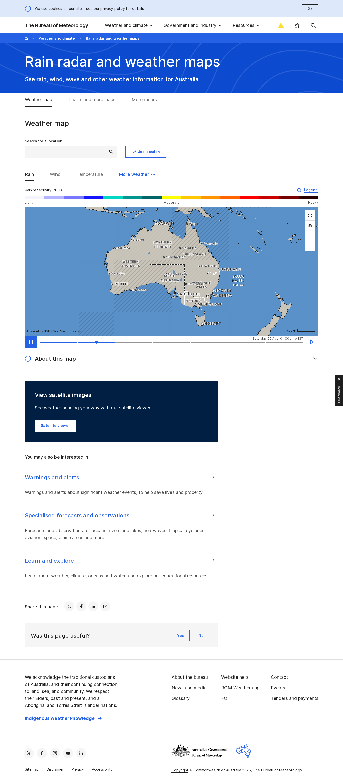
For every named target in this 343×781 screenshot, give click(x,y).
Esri (47, 331)
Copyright (180, 770)
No (201, 635)
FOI (225, 698)
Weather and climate (57, 38)
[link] (63, 718)
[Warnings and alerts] (281, 25)
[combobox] (71, 152)
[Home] (26, 38)
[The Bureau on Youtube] (68, 753)
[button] (137, 174)
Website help (234, 677)
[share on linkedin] (93, 606)
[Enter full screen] (310, 215)
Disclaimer (55, 769)
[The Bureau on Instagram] (55, 753)
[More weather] (310, 226)
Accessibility (102, 769)
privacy (106, 8)
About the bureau (190, 677)
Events (278, 687)
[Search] (313, 25)
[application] (171, 271)
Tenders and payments (294, 698)
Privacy (78, 769)
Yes (180, 635)
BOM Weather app (240, 687)
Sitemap (32, 769)
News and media (189, 687)
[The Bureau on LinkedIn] (81, 753)
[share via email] (105, 606)
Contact (279, 677)
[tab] (42, 100)
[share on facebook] (81, 606)
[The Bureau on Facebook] (42, 753)
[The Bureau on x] (29, 753)
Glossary (181, 698)
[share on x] (69, 606)
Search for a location (43, 141)
